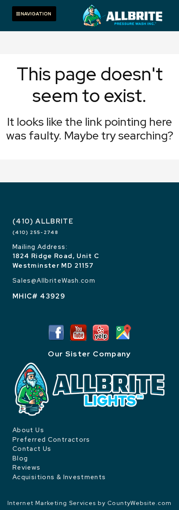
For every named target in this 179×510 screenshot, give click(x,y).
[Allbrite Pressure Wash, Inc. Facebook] (56, 332)
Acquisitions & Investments (59, 477)
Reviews (26, 467)
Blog (20, 458)
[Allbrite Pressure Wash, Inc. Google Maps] (122, 332)
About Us (28, 430)
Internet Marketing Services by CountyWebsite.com (89, 503)
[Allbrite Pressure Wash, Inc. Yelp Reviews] (100, 332)
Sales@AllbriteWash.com (53, 280)
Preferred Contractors (51, 439)
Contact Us (32, 449)
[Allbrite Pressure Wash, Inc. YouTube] (78, 332)
